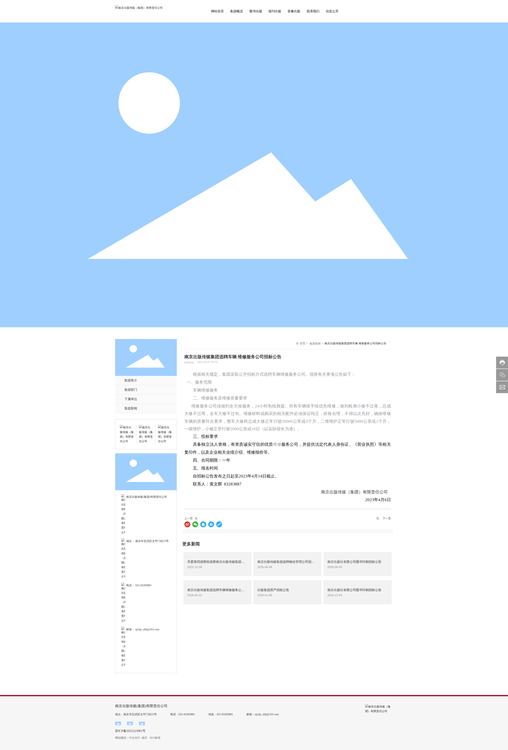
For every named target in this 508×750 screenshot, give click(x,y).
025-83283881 (143, 585)
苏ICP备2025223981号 (130, 731)
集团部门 (130, 389)
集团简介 (130, 380)
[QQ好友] (203, 524)
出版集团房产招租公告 (273, 590)
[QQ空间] (211, 524)
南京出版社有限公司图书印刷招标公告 (354, 561)
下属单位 (130, 399)
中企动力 (134, 737)
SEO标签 (155, 737)
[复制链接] (219, 524)
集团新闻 (130, 408)
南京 (144, 737)
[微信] (195, 524)
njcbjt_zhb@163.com (147, 629)
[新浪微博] (187, 524)
